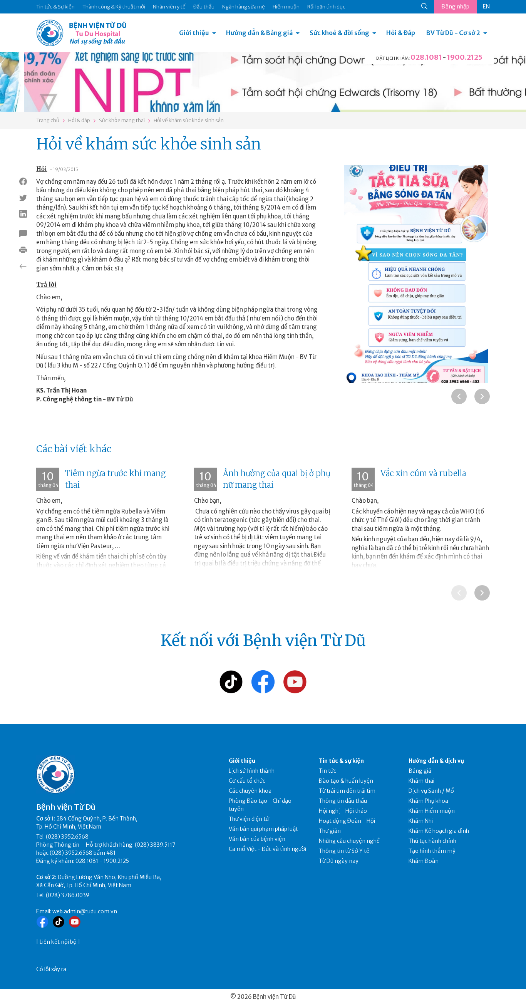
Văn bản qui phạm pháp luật (263, 828)
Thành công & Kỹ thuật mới (113, 6)
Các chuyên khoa (250, 790)
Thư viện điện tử (249, 818)
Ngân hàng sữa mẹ (243, 6)
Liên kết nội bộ (58, 941)
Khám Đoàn (424, 860)
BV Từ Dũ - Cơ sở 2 (453, 33)
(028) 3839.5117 (155, 844)
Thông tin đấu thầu (343, 800)
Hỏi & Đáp (400, 33)
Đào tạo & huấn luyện (346, 780)
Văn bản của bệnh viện (257, 839)
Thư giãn (330, 830)
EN (486, 6)
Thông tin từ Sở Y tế (344, 850)
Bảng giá (420, 770)
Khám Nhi (421, 820)
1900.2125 (464, 57)
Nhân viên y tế (169, 6)
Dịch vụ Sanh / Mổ (431, 790)
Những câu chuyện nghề (349, 840)
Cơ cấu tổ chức (247, 780)
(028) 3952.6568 (67, 836)
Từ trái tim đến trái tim (347, 790)
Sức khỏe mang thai (122, 120)
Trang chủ (47, 120)
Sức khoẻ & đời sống (339, 33)
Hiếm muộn (286, 6)
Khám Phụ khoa (428, 800)
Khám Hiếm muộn (432, 810)
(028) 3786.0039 (67, 895)
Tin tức (327, 770)
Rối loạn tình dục (326, 6)
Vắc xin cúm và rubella (423, 473)
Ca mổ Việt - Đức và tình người (267, 849)
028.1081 (426, 57)
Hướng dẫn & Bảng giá (259, 33)
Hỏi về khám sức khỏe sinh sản (189, 120)
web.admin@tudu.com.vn (84, 911)
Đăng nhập (455, 6)
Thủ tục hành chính (432, 840)
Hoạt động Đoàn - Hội (347, 820)
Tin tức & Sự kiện (55, 6)
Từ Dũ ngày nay (338, 860)
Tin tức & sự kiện (341, 760)
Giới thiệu (194, 33)
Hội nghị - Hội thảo (343, 810)
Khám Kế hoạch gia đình (439, 830)
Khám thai (421, 780)
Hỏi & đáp (79, 120)
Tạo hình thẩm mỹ (432, 850)
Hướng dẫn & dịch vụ (436, 760)
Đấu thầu (203, 6)
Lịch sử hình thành (252, 770)
